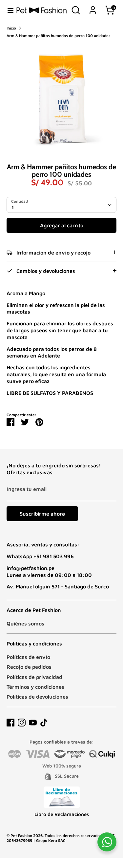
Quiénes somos (25, 623)
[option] (61, 98)
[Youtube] (33, 722)
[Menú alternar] (8, 10)
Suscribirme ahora (42, 514)
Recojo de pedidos (29, 667)
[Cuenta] (92, 7)
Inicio (11, 28)
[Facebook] (10, 722)
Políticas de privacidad (34, 677)
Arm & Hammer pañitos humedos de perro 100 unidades (59, 35)
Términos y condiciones (35, 687)
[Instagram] (22, 722)
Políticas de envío (28, 657)
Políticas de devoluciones (37, 697)
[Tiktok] (44, 722)
